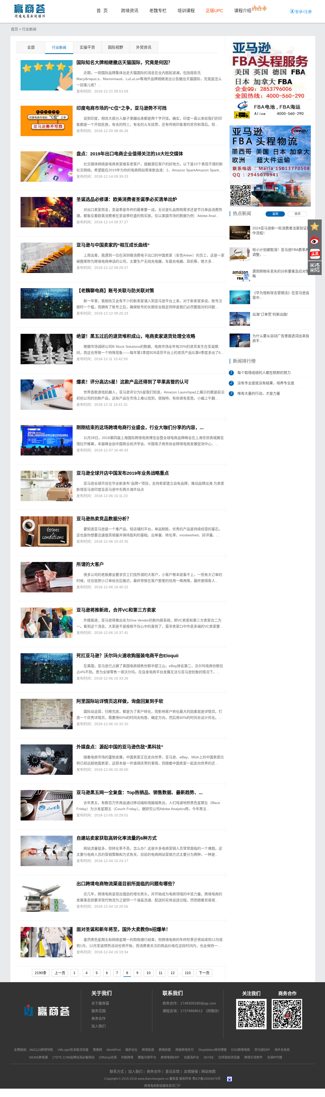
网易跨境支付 (184, 1050)
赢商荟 (173, 1079)
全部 (31, 47)
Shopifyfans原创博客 (212, 1050)
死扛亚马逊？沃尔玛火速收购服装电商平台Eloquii (127, 655)
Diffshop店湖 (108, 1057)
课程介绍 (242, 10)
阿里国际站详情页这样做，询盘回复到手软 (119, 701)
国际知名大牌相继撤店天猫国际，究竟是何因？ (124, 62)
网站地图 (208, 1071)
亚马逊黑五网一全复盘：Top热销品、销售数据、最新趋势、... (139, 792)
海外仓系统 (282, 1050)
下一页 (204, 973)
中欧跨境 (127, 1057)
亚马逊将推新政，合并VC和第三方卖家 (116, 610)
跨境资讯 (129, 10)
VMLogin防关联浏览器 (73, 1050)
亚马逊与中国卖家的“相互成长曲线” (113, 245)
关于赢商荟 (100, 1003)
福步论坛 (131, 1050)
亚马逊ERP (262, 1050)
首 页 (102, 10)
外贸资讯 (143, 47)
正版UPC (214, 10)
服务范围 (98, 1011)
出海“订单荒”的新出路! (270, 314)
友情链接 (191, 1071)
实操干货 (87, 47)
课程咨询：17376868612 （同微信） (191, 1011)
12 (173, 973)
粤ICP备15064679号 (206, 1079)
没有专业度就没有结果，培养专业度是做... (265, 384)
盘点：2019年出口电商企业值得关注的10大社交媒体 (129, 153)
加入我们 (98, 1026)
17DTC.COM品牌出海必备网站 (73, 1057)
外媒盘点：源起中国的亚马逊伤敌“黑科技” (119, 746)
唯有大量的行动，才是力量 (258, 393)
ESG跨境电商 (240, 1050)
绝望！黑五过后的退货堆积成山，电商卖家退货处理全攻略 (135, 336)
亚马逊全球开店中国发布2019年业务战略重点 (122, 473)
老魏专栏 (158, 10)
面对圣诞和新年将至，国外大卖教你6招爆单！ (123, 929)
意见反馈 (172, 1071)
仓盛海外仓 (192, 1057)
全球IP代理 (274, 1057)
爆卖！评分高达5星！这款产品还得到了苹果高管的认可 (132, 382)
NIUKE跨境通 (38, 1057)
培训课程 (186, 10)
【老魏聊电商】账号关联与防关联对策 (115, 290)
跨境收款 (165, 1050)
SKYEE (209, 1057)
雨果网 (97, 1050)
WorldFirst (114, 1050)
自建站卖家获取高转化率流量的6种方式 (116, 838)
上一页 (60, 973)
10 (149, 973)
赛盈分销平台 (147, 1057)
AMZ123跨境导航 (41, 1050)
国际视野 (115, 47)
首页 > (16, 29)
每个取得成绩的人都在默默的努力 (264, 373)
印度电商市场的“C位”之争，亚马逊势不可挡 (121, 108)
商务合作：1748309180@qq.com (189, 1003)
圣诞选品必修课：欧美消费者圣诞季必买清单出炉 (126, 199)
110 (188, 973)
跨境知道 (148, 1050)
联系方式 (117, 1071)
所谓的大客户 (90, 564)
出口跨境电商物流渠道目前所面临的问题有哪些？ (126, 883)
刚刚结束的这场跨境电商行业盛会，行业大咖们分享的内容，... (140, 427)
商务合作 (98, 1018)
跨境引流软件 (253, 1057)
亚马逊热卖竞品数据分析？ (103, 518)
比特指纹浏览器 (229, 1057)
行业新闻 (29, 29)
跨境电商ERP (170, 1057)
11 (160, 973)
